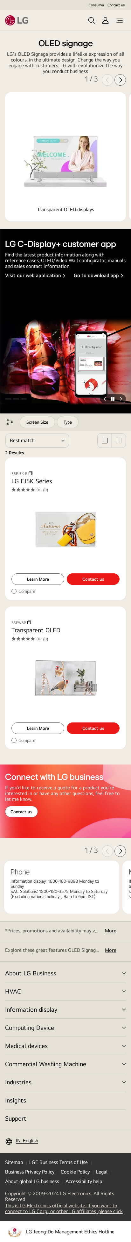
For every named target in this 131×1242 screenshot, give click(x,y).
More (110, 931)
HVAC (13, 991)
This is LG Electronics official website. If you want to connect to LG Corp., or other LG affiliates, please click (65, 1208)
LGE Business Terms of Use (58, 1162)
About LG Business (30, 973)
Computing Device (29, 1027)
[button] (8, 398)
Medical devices (26, 1045)
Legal (101, 1172)
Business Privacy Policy (29, 1172)
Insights (15, 1100)
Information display (31, 1009)
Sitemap (14, 1162)
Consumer (96, 5)
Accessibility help (84, 1181)
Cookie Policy (75, 1172)
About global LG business (32, 1181)
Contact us (116, 5)
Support (15, 1118)
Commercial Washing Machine (45, 1063)
